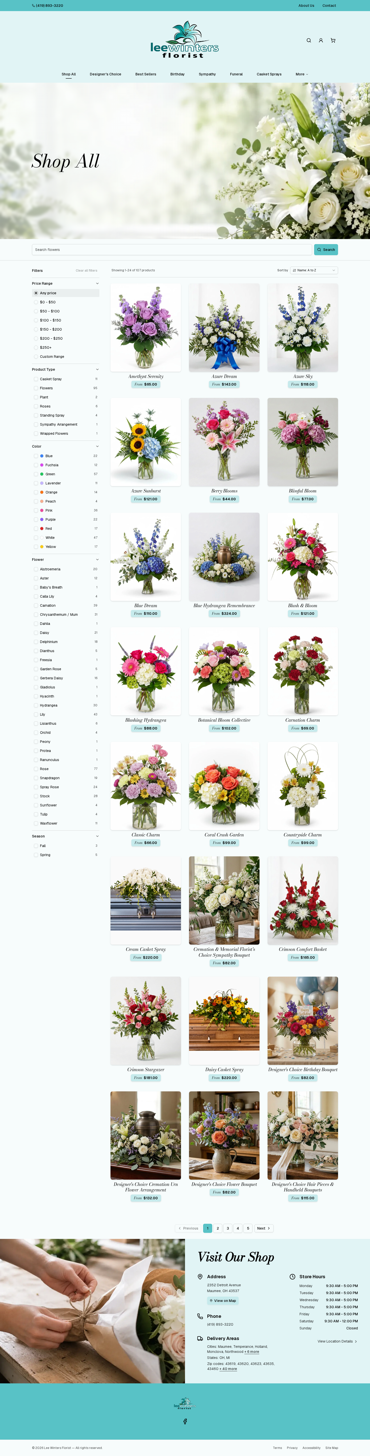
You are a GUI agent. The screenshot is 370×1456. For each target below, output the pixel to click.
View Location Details (335, 1341)
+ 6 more (251, 1351)
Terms (277, 1448)
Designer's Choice (105, 74)
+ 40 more (228, 1368)
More (300, 74)
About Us (306, 5)
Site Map (331, 1448)
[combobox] (314, 270)
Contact (329, 5)
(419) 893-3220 (49, 5)
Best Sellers (145, 74)
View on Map (225, 1300)
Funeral (236, 74)
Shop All (69, 74)
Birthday (177, 74)
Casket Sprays (269, 74)
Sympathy (207, 74)
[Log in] (321, 40)
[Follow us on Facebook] (185, 1421)
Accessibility (311, 1448)
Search (329, 249)
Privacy (292, 1448)
